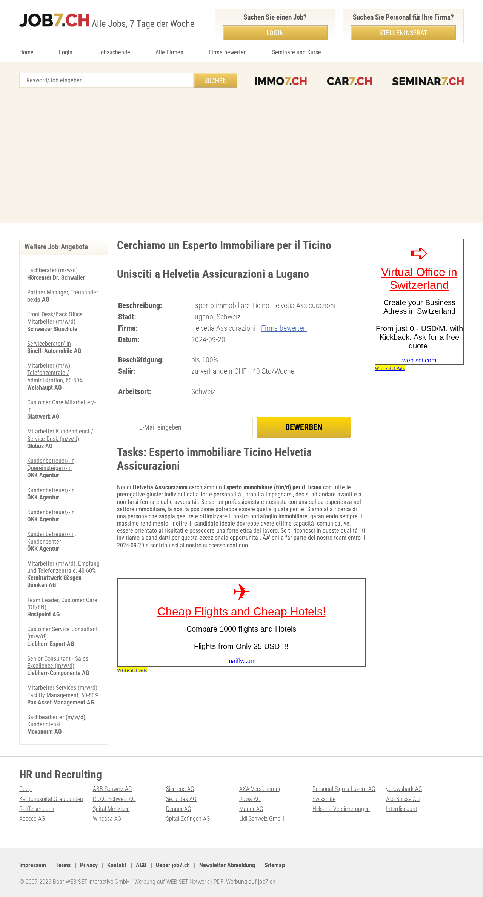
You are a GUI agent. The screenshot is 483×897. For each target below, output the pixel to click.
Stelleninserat (403, 33)
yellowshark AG (404, 788)
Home (26, 52)
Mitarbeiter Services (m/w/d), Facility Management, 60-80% (62, 691)
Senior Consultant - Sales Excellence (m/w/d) (57, 662)
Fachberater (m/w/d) (52, 270)
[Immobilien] (281, 81)
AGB (141, 865)
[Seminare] (428, 81)
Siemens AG (180, 788)
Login (65, 52)
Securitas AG (181, 799)
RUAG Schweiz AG (114, 799)
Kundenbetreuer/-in (51, 490)
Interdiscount (401, 808)
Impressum (32, 865)
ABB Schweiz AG (112, 788)
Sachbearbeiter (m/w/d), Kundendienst (56, 721)
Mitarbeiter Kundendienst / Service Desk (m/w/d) (60, 435)
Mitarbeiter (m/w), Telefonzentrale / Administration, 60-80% (55, 373)
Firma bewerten (228, 52)
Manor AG (251, 808)
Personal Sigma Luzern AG (343, 788)
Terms (63, 865)
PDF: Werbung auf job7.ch (244, 881)
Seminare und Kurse (296, 52)
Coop (25, 788)
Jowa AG (250, 799)
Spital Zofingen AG (188, 818)
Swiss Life (323, 799)
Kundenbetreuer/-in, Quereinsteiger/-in (51, 464)
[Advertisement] (241, 155)
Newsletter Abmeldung (227, 865)
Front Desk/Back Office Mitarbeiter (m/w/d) (55, 318)
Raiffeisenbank (36, 808)
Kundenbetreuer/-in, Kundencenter (51, 537)
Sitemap (275, 865)
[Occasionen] (349, 81)
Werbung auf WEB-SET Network (171, 881)
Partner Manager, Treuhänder (62, 292)
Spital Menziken (111, 808)
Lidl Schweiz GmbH (261, 818)
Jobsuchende (114, 52)
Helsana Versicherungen (341, 808)
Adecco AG (32, 818)
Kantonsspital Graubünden (51, 799)
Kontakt (116, 865)
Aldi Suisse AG (403, 799)
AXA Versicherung (260, 788)
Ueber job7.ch (173, 865)
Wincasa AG (107, 818)
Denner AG (178, 808)
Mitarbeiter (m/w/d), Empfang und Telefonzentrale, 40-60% (63, 567)
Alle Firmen (169, 52)
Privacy (89, 865)
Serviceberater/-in (49, 343)
